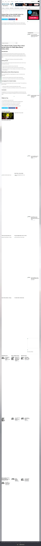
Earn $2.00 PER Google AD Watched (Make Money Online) (34, 157)
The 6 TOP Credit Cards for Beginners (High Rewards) (17, 419)
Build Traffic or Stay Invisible (18, 173)
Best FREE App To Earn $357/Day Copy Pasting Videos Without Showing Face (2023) (35, 218)
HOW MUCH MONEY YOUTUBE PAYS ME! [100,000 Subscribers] (35, 96)
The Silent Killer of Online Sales (19, 297)
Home (3, 1)
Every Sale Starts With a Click (6, 120)
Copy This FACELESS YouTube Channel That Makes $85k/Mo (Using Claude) (35, 35)
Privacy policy (22, 544)
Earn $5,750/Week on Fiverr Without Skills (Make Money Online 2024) (35, 278)
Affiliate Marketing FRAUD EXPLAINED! (16, 479)
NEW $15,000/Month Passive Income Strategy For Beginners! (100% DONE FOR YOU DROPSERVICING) (6, 478)
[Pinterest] (16, 19)
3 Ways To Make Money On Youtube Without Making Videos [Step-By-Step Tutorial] (17, 359)
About (5, 1)
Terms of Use (21, 1)
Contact (9, 1)
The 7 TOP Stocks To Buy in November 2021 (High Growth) (7, 483)
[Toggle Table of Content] (16, 43)
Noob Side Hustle (4, 17)
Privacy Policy (16, 1)
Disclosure (12, 1)
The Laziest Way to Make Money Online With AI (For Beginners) (27, 479)
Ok (17, 544)
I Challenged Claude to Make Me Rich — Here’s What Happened (27, 358)
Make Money (6, 10)
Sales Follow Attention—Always (6, 297)
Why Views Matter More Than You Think (20, 235)
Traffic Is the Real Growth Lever (6, 235)
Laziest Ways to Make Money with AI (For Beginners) (27, 419)
